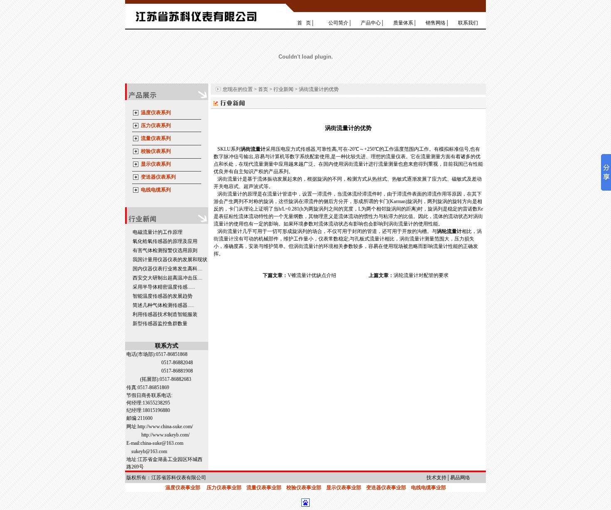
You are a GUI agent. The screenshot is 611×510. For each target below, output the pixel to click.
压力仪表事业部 (224, 487)
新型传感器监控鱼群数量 (160, 323)
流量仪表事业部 (263, 487)
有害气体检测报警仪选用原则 (165, 250)
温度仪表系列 (156, 112)
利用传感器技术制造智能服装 (165, 314)
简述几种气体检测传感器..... (163, 305)
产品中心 (371, 23)
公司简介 (338, 23)
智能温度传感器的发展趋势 (162, 296)
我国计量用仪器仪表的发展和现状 (170, 259)
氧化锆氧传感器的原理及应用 (165, 241)
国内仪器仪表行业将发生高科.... (167, 269)
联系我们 (468, 23)
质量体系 (403, 23)
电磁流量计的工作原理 (157, 232)
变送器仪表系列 (158, 177)
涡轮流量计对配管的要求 (421, 275)
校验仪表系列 (156, 151)
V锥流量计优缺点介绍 (312, 275)
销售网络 (436, 23)
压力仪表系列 (156, 125)
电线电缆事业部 (428, 487)
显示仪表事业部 (343, 487)
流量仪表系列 (156, 138)
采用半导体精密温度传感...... (164, 287)
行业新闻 (283, 89)
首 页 (304, 23)
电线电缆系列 (156, 190)
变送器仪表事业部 (386, 487)
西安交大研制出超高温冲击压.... (167, 278)
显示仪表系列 (156, 164)
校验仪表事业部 (303, 487)
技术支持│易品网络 (448, 478)
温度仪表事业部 (182, 487)
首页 (263, 89)
